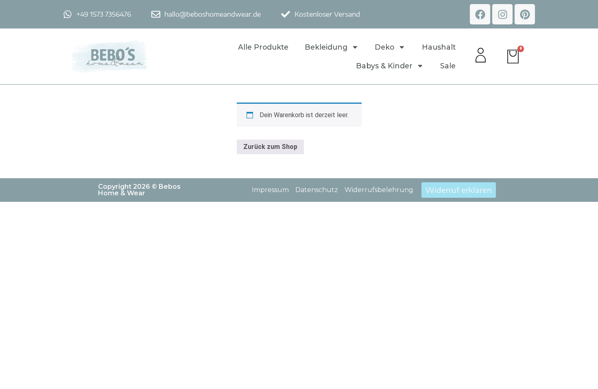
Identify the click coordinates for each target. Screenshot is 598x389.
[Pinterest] (525, 14)
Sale (448, 65)
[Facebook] (480, 14)
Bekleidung (326, 47)
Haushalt (439, 47)
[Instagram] (502, 14)
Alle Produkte (263, 47)
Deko (384, 47)
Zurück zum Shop (270, 147)
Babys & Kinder (384, 65)
